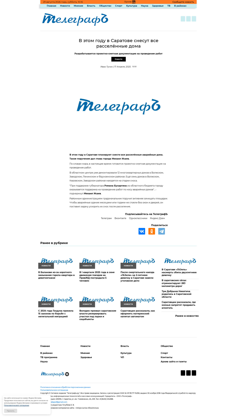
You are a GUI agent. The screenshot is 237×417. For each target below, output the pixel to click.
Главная (51, 6)
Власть (91, 6)
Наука (144, 6)
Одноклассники (138, 218)
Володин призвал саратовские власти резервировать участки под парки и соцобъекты (97, 315)
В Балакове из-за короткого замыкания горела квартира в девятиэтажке (56, 275)
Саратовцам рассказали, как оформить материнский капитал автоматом (138, 313)
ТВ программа (48, 357)
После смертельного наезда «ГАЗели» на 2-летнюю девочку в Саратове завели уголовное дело (137, 276)
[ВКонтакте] (143, 231)
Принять (10, 411)
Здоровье (157, 6)
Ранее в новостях (187, 315)
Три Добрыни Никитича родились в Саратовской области (176, 294)
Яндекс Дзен (157, 218)
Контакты (166, 357)
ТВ (168, 6)
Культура (131, 6)
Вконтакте (120, 218)
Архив (128, 1)
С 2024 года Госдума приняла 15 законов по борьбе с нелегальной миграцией (55, 313)
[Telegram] (163, 231)
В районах (180, 6)
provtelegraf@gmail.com (56, 402)
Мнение (78, 6)
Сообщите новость (183, 2)
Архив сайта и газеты (174, 361)
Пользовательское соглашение (54, 390)
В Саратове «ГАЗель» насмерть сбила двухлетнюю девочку (179, 272)
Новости (65, 6)
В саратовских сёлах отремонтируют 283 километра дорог (174, 283)
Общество (105, 6)
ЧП (122, 357)
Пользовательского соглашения (16, 405)
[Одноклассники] (153, 231)
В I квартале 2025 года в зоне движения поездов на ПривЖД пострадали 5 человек (97, 276)
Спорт (118, 6)
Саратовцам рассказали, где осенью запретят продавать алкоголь (179, 305)
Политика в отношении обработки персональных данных (65, 387)
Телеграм (106, 218)
